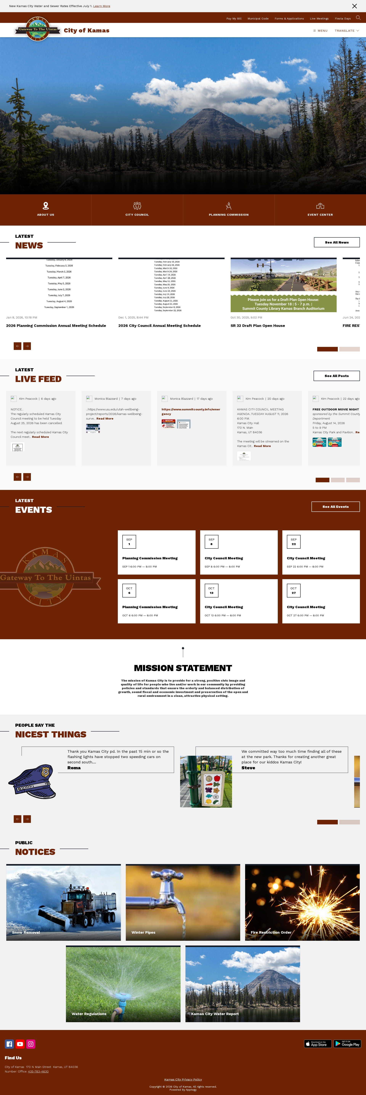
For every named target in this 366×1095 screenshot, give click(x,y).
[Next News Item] (27, 346)
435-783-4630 (38, 1071)
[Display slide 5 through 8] (338, 480)
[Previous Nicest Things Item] (17, 819)
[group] (90, 777)
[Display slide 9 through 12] (353, 480)
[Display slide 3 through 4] (349, 822)
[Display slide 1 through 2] (327, 822)
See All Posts (337, 376)
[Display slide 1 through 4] (322, 480)
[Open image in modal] (17, 446)
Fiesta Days (343, 18)
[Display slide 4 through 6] (349, 349)
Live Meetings (319, 18)
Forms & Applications (289, 18)
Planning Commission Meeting (149, 558)
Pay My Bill (234, 18)
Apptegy (191, 1089)
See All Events (336, 507)
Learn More (101, 6)
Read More (40, 437)
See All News (337, 242)
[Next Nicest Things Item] (27, 819)
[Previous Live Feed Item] (17, 477)
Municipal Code (258, 18)
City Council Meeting (224, 558)
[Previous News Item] (17, 346)
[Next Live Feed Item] (27, 477)
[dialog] (63, 902)
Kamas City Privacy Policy (183, 1079)
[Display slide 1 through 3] (327, 349)
